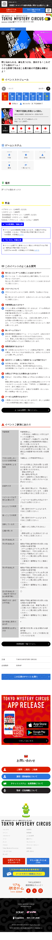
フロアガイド (6, 835)
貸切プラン (30, 839)
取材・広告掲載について (27, 790)
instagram (40, 890)
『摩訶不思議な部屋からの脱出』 (29, 111)
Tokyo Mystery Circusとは (10, 848)
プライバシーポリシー (33, 845)
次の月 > (41, 88)
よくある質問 (30, 835)
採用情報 (29, 848)
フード (4, 839)
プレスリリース (31, 842)
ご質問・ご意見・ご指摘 (27, 769)
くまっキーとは (7, 851)
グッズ (4, 842)
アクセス (5, 845)
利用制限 (29, 832)
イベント (5, 832)
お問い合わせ (30, 851)
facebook (28, 890)
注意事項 (29, 829)
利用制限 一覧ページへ (26, 644)
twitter (34, 890)
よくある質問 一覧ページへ (26, 410)
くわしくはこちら (26, 741)
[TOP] (26, 810)
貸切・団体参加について (27, 776)
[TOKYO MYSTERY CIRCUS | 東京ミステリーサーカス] (23, 17)
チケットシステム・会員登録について (27, 783)
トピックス (6, 829)
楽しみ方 (5, 854)
